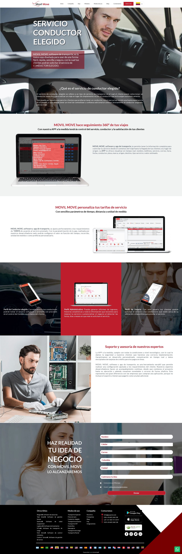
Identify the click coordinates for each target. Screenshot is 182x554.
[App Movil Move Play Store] (133, 515)
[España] (85, 548)
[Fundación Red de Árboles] (133, 529)
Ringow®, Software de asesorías (47, 514)
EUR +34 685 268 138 (111, 522)
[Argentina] (37, 548)
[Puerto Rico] (128, 548)
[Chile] (51, 548)
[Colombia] (57, 548)
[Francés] (90, 548)
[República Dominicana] (133, 548)
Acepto (115, 487)
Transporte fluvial (73, 533)
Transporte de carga (74, 530)
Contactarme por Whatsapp (112, 483)
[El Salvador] (81, 548)
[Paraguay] (119, 548)
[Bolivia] (42, 548)
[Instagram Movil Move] (131, 534)
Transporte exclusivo (74, 521)
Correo (102, 449)
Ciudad (102, 465)
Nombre (103, 434)
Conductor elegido (74, 519)
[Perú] (123, 548)
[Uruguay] (137, 548)
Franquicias (90, 517)
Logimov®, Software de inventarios (48, 526)
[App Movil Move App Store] (133, 521)
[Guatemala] (95, 548)
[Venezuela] (142, 548)
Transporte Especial (74, 514)
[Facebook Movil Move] (126, 534)
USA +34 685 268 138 (111, 517)
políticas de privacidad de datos (118, 487)
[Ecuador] (71, 548)
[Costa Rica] (62, 548)
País (101, 457)
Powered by (86, 552)
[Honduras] (100, 548)
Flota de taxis (72, 517)
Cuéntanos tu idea (105, 473)
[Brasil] (47, 548)
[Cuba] (66, 548)
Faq (88, 521)
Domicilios (71, 526)
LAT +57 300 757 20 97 (111, 520)
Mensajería (71, 528)
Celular (102, 442)
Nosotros (90, 514)
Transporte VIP (73, 524)
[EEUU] (76, 548)
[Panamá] (114, 548)
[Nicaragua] (109, 548)
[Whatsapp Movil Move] (140, 534)
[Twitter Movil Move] (136, 534)
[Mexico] (104, 548)
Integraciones (91, 524)
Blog (88, 519)
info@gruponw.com (110, 515)
